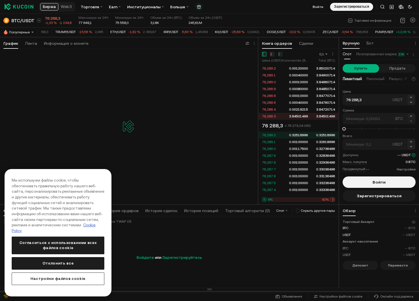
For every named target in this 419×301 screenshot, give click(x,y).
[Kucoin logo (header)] (19, 6)
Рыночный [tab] (376, 79)
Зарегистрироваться (379, 196)
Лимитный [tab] (352, 79)
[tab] (347, 54)
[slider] (344, 129)
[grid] (298, 92)
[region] (58, 232)
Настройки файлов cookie (341, 296)
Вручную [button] (351, 43)
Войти (318, 7)
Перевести (398, 265)
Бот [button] (370, 43)
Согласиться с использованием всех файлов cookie (58, 245)
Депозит (360, 265)
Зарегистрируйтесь (182, 257)
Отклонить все (58, 263)
